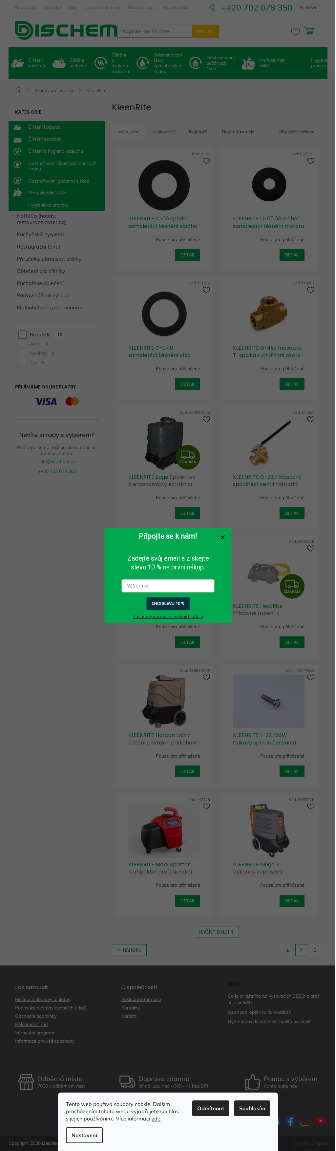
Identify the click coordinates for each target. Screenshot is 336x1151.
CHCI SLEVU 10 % (168, 603)
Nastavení (84, 1135)
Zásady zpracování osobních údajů (168, 616)
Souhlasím (252, 1108)
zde (156, 1118)
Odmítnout (210, 1108)
